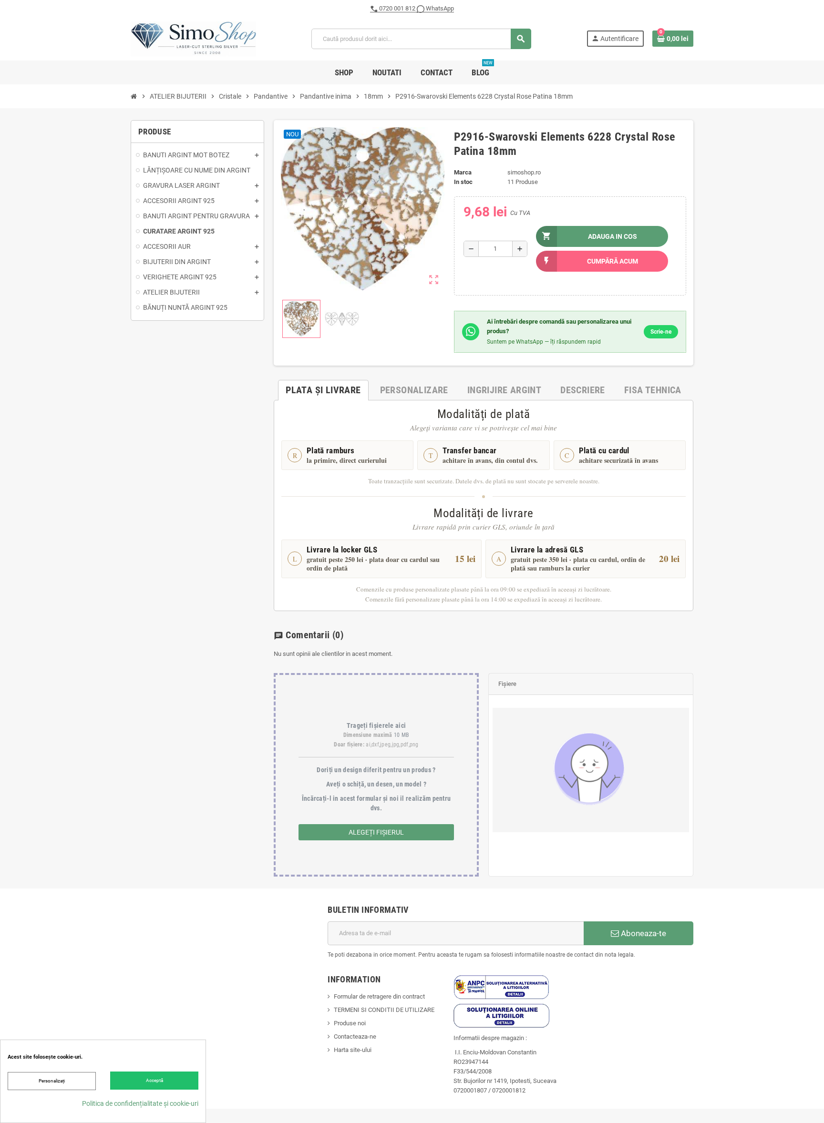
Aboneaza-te (642, 933)
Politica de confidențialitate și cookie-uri (140, 1103)
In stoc (463, 181)
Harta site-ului (352, 1049)
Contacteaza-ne (355, 1036)
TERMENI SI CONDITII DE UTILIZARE (384, 1009)
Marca (463, 172)
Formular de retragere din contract (379, 996)
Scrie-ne (660, 331)
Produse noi (350, 1023)
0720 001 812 (397, 8)
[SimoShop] (193, 38)
